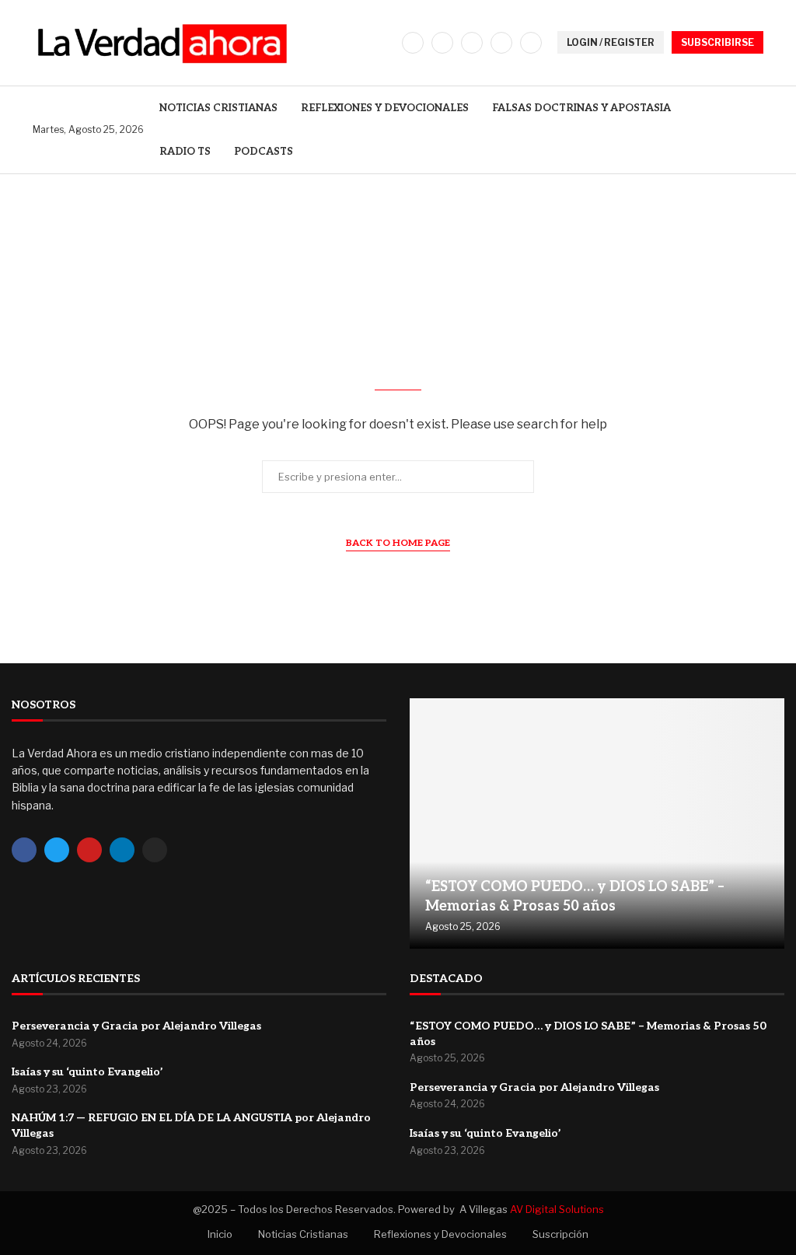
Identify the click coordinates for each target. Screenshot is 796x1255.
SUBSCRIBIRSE (717, 42)
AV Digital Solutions (557, 1209)
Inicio (220, 1234)
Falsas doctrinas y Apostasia (581, 108)
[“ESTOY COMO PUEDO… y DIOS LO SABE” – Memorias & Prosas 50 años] (597, 823)
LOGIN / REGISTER (611, 42)
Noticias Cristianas (218, 108)
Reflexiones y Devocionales (385, 108)
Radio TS (185, 151)
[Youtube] (531, 43)
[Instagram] (472, 43)
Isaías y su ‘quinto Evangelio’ (87, 1071)
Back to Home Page (398, 543)
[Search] (755, 129)
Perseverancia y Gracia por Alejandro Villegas (136, 1026)
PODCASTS (263, 151)
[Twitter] (442, 43)
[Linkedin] (501, 43)
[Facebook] (413, 43)
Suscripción (560, 1234)
